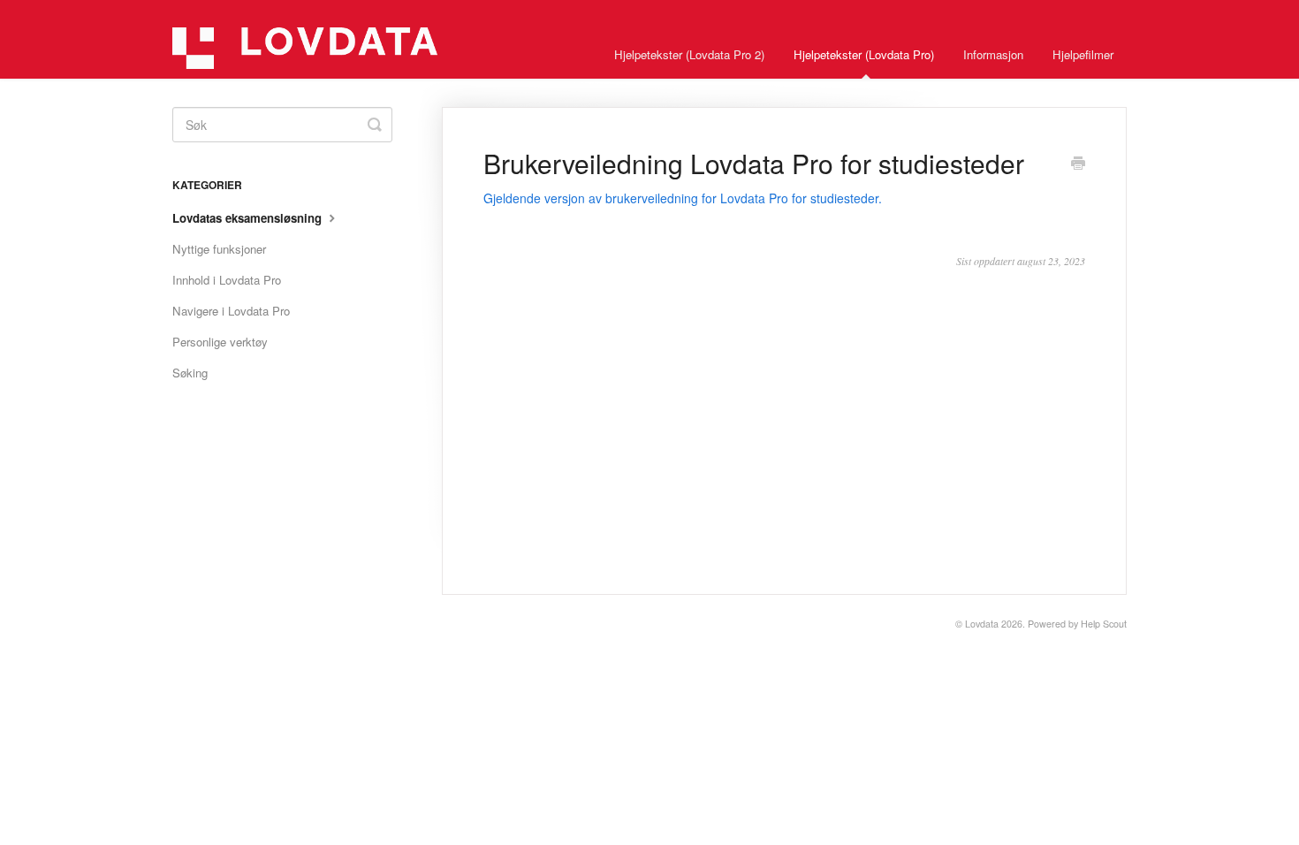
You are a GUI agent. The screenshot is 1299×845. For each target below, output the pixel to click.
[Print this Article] (1078, 164)
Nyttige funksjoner (219, 248)
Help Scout (1104, 623)
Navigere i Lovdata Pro (231, 310)
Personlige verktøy (220, 341)
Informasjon (993, 54)
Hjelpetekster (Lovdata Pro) (864, 54)
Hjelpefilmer (1082, 54)
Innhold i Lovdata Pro (226, 279)
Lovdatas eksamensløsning (248, 217)
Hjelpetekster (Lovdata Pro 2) (689, 54)
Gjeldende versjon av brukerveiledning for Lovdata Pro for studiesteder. (682, 198)
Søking (190, 372)
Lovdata (982, 623)
